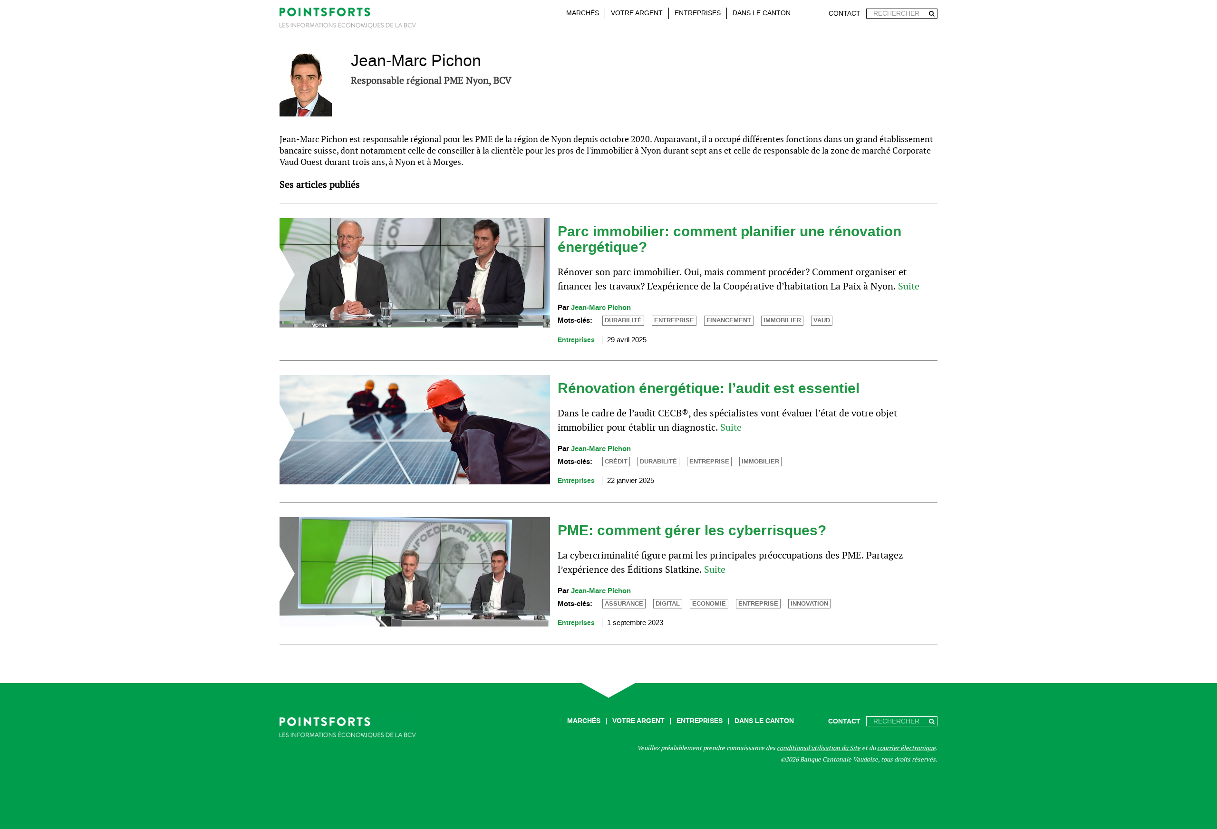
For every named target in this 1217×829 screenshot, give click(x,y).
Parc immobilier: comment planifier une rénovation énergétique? (729, 240)
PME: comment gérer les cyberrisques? (692, 531)
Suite (908, 286)
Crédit (616, 461)
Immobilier (782, 320)
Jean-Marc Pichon (601, 308)
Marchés (582, 13)
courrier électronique (906, 748)
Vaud (821, 320)
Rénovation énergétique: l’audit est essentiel (709, 388)
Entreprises (698, 13)
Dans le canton (762, 13)
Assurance (624, 603)
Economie (709, 603)
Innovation (809, 603)
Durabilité (623, 320)
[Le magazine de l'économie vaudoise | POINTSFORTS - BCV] (348, 20)
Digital (668, 603)
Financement (728, 320)
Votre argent (637, 13)
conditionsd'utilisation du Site (818, 748)
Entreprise (674, 320)
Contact (844, 13)
